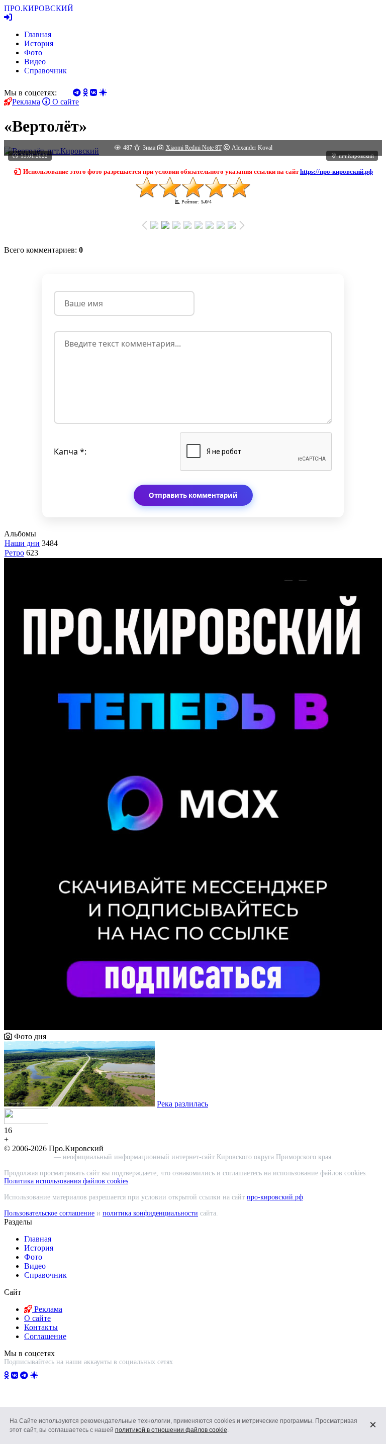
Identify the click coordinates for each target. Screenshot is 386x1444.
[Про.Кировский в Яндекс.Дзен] (34, 1375)
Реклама (26, 101)
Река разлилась (182, 1103)
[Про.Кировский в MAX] (61, 1375)
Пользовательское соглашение (49, 1213)
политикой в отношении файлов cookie (171, 1429)
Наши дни (22, 543)
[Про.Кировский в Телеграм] (24, 1375)
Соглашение (45, 1336)
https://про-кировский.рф (336, 171)
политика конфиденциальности (150, 1213)
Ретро (14, 552)
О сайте (64, 101)
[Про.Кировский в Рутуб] (46, 1375)
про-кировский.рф (275, 1197)
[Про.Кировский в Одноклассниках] (6, 1375)
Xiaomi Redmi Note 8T (194, 147)
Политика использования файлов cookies (66, 1181)
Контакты (41, 1327)
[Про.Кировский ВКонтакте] (14, 1375)
